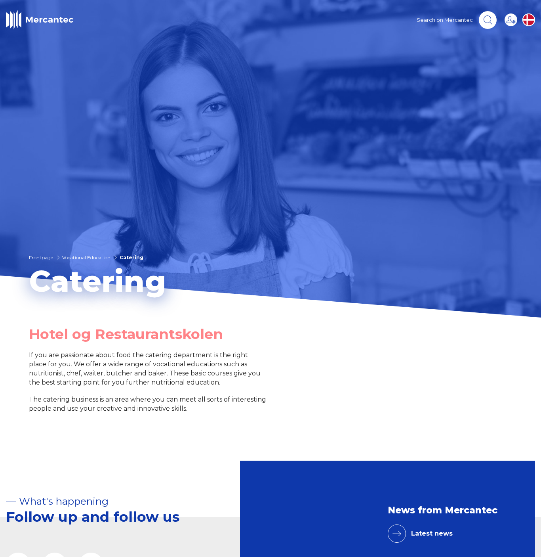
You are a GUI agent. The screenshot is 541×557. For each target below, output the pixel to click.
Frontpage (41, 257)
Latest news (432, 533)
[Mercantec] (39, 20)
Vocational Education (86, 257)
